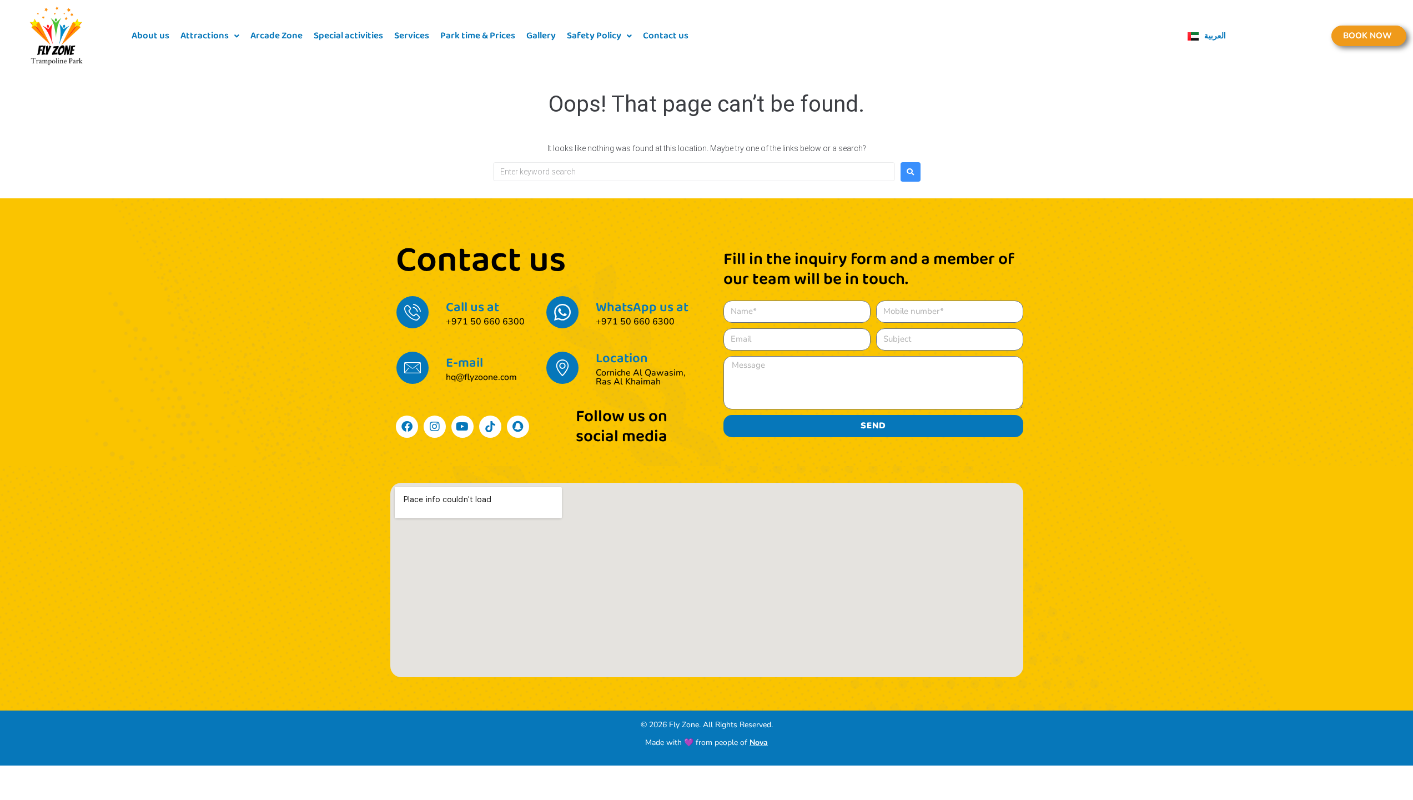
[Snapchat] (518, 427)
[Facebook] (407, 427)
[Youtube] (462, 427)
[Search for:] (694, 171)
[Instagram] (435, 427)
